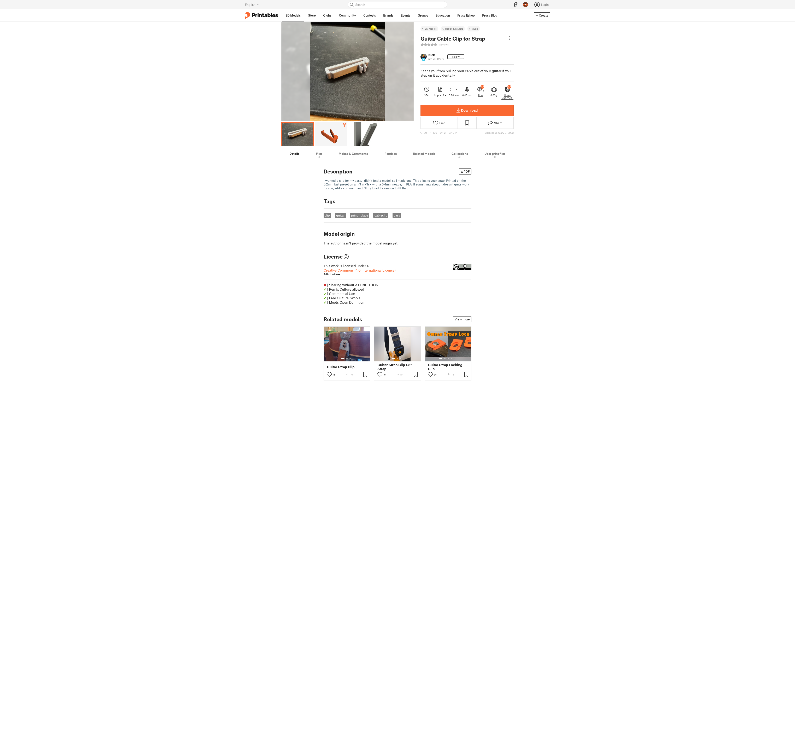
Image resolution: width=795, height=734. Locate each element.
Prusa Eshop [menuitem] (466, 15)
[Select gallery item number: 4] (451, 358)
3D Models (431, 28)
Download (469, 110)
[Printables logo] (261, 15)
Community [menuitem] (347, 15)
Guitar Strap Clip (340, 367)
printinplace (359, 215)
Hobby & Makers (454, 28)
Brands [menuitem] (388, 15)
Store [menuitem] (312, 15)
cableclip (381, 215)
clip (327, 215)
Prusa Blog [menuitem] (489, 15)
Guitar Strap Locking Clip (445, 367)
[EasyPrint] (516, 4)
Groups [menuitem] (423, 15)
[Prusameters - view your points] (525, 4)
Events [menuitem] (405, 15)
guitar (340, 215)
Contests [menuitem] (369, 15)
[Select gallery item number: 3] (350, 358)
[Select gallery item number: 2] (347, 358)
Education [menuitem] (443, 15)
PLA (480, 95)
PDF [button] (467, 171)
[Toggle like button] (329, 374)
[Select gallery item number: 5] (454, 358)
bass (397, 215)
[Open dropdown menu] (509, 38)
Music (475, 28)
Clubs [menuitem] (327, 15)
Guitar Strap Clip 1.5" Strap (394, 367)
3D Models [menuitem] (293, 15)
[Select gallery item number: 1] (342, 358)
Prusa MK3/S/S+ (507, 97)
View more (462, 319)
